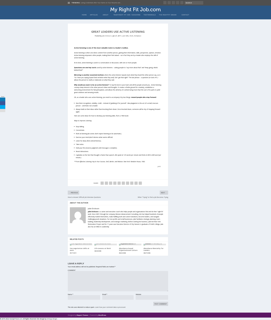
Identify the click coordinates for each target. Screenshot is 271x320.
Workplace (137, 36)
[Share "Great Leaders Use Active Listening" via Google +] (111, 183)
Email (104, 294)
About (106, 15)
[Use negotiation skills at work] (81, 244)
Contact (185, 15)
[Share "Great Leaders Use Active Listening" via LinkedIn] (123, 183)
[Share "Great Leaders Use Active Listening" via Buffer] (127, 183)
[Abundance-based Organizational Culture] (130, 244)
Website (138, 294)
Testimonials (150, 15)
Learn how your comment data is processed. (110, 307)
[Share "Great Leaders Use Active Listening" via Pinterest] (119, 183)
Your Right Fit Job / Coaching (126, 15)
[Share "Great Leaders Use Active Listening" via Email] (136, 183)
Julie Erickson (106, 36)
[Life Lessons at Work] (105, 244)
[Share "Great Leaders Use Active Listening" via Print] (140, 183)
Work (131, 36)
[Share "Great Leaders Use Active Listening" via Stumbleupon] (132, 183)
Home (84, 15)
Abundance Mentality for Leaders (154, 249)
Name (70, 294)
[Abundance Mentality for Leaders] (155, 244)
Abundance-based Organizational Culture (128, 249)
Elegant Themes (82, 315)
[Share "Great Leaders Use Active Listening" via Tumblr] (115, 183)
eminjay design (52, 319)
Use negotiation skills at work (79, 249)
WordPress (102, 315)
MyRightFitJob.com (15, 319)
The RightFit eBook (168, 15)
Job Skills (126, 36)
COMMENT (72, 270)
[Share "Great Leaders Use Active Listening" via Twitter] (106, 183)
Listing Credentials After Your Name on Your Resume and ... (101, 3)
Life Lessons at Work (102, 248)
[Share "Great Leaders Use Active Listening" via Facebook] (102, 183)
